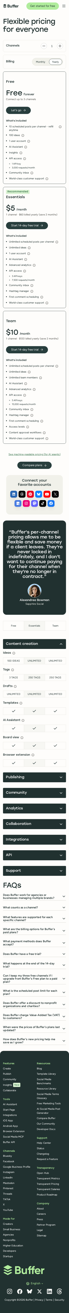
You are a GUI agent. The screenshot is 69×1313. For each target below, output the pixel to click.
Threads (7, 1193)
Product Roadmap (47, 1194)
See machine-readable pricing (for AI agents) (34, 454)
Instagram (8, 1172)
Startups (8, 1256)
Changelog (43, 1153)
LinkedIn (8, 1177)
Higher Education (13, 1245)
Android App (10, 1126)
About (40, 1208)
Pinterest (8, 1188)
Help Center (44, 1142)
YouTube (8, 1210)
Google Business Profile (16, 1166)
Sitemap (41, 1235)
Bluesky (7, 1155)
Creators (8, 1223)
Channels (12, 45)
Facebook (8, 1161)
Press (40, 1219)
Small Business (11, 1229)
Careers (41, 1213)
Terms (49, 1299)
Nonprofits (9, 1240)
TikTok (6, 1199)
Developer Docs (46, 1129)
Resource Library (46, 1088)
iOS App (8, 1120)
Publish (7, 1073)
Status (40, 1148)
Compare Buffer (46, 1118)
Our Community (46, 1123)
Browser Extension (14, 1131)
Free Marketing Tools (49, 1103)
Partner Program (46, 1224)
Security (59, 1299)
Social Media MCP (13, 1136)
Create (7, 1068)
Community (9, 1079)
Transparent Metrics (48, 1178)
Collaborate (9, 1090)
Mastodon (8, 1183)
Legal (40, 1230)
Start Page (9, 1109)
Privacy (39, 1299)
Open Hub (43, 1173)
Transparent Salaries (48, 1189)
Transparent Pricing (48, 1183)
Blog (39, 1068)
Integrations (10, 1115)
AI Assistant (10, 1104)
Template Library (46, 1073)
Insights (11, 1084)
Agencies (8, 1234)
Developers (9, 1250)
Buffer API (9, 1142)
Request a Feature (47, 1159)
